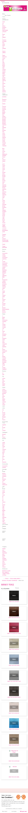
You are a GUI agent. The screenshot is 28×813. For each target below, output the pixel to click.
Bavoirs (4, 473)
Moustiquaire (5, 230)
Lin (3, 35)
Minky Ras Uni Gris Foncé (14, 697)
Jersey (3, 134)
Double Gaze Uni (3, 182)
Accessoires (4, 320)
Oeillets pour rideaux (4, 550)
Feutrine (4, 130)
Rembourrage (5, 240)
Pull (3, 129)
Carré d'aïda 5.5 (3, 492)
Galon (3, 339)
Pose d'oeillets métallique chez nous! (4, 560)
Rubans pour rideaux (4, 565)
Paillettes (4, 155)
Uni (3, 323)
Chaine (3, 324)
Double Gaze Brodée (3, 174)
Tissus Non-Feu (3, 60)
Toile (3, 62)
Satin (3, 363)
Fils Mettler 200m (3, 384)
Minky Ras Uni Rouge (14, 761)
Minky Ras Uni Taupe (14, 745)
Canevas (4, 474)
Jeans (3, 133)
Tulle (3, 217)
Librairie (4, 401)
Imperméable (5, 30)
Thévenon (4, 56)
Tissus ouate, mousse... (4, 226)
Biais (3, 318)
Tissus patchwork (4, 247)
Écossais (4, 117)
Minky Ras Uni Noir (14, 601)
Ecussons (4, 390)
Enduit (3, 28)
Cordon (4, 325)
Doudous (4, 476)
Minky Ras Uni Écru (14, 649)
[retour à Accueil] (2, 579)
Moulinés (4, 462)
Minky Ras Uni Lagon (14, 665)
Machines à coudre (6, 570)
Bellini (3, 65)
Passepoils (4, 351)
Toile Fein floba (3, 513)
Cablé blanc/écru (3, 444)
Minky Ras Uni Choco (14, 617)
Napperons (4, 484)
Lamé (3, 345)
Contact (3, 1)
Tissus (6, 578)
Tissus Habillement (15, 578)
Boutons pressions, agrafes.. (4, 284)
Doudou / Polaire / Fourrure (4, 103)
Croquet (4, 327)
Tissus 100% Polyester (4, 203)
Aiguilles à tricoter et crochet (4, 427)
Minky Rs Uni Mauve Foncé (14, 633)
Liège (3, 66)
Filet (3, 131)
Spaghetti (4, 369)
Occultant (4, 41)
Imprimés (4, 185)
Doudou (4, 108)
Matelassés (4, 154)
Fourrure (4, 109)
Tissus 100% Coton (3, 167)
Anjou (3, 63)
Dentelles (4, 334)
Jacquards (4, 344)
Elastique (4, 362)
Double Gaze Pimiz (3, 178)
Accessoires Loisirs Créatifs (4, 255)
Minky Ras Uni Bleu (14, 729)
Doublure (4, 27)
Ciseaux (4, 286)
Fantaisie (4, 321)
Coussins (4, 228)
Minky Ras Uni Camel (14, 777)
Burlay (3, 206)
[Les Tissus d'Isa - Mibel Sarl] (15, 8)
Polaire (3, 116)
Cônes (3, 378)
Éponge (4, 119)
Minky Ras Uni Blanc (14, 713)
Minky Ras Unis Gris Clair (14, 681)
